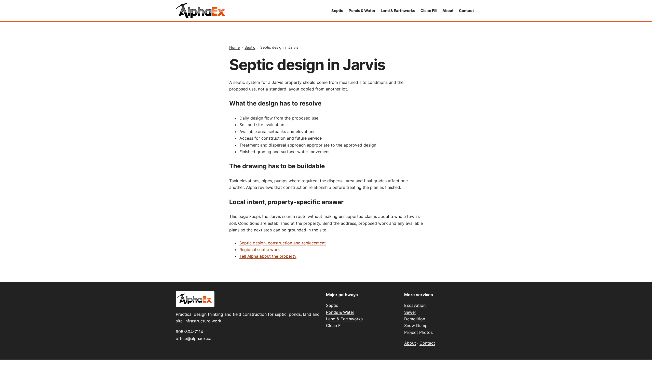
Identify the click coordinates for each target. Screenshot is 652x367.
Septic (337, 10)
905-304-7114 (189, 331)
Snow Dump (416, 325)
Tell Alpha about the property (267, 256)
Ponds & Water (362, 10)
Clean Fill (428, 10)
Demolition (414, 318)
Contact (466, 10)
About (448, 10)
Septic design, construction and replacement (282, 242)
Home (234, 47)
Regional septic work (259, 249)
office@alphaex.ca (193, 338)
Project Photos (418, 332)
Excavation (415, 305)
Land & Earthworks (398, 10)
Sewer (410, 312)
